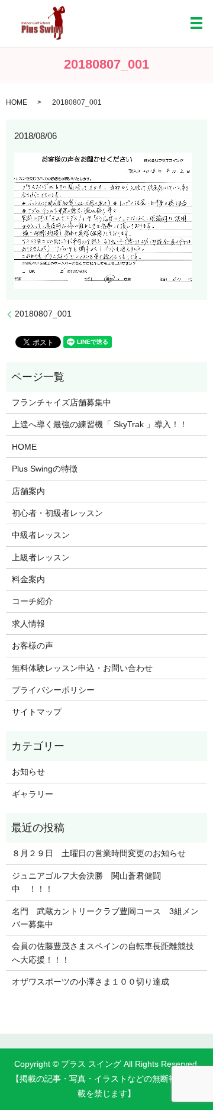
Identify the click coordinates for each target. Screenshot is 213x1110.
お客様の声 (32, 645)
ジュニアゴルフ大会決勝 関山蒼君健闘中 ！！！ (86, 882)
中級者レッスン (41, 535)
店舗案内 (28, 491)
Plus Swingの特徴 (45, 468)
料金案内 (28, 579)
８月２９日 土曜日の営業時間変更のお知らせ (99, 853)
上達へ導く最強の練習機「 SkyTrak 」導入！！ (100, 424)
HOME (16, 102)
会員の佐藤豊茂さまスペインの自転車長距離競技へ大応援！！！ (103, 952)
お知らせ (28, 771)
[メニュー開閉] (196, 23)
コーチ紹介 (32, 601)
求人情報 (28, 623)
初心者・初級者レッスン (57, 513)
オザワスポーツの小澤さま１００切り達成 (90, 981)
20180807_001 (43, 313)
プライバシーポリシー (53, 690)
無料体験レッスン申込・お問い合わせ (82, 668)
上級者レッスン (41, 557)
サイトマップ (37, 712)
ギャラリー (32, 794)
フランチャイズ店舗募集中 (61, 402)
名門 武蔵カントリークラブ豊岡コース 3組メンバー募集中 (105, 917)
